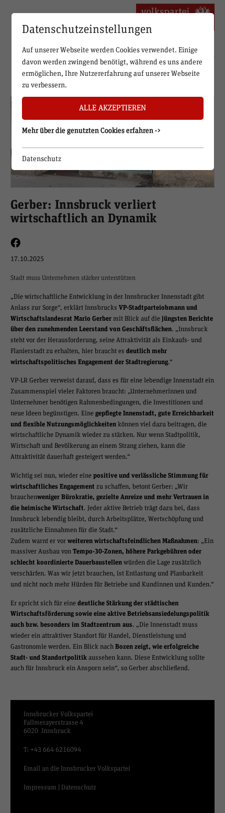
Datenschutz (41, 159)
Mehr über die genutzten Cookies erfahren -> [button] (91, 130)
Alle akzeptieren (112, 108)
